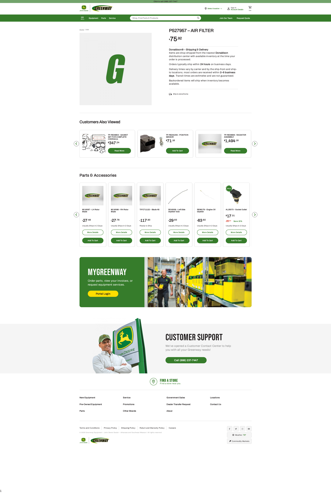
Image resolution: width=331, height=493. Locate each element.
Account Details (237, 9)
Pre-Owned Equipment (91, 404)
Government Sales (176, 397)
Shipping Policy (128, 428)
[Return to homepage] (97, 11)
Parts (103, 18)
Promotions (128, 404)
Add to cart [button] (177, 151)
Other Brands (129, 411)
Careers (172, 428)
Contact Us (215, 404)
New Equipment (87, 397)
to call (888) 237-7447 (165, 1)
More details (92, 232)
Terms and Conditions (90, 428)
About (169, 411)
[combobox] (165, 18)
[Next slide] (254, 143)
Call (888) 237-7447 (186, 360)
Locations (215, 397)
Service (112, 18)
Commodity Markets (240, 441)
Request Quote (243, 18)
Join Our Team (226, 18)
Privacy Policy (110, 428)
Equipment (93, 18)
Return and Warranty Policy (152, 428)
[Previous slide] (76, 143)
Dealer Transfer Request (179, 404)
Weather (240, 435)
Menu (82, 19)
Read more (119, 151)
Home (82, 30)
